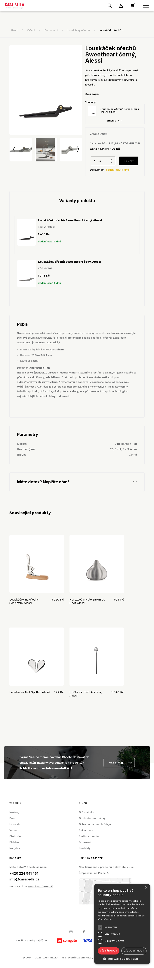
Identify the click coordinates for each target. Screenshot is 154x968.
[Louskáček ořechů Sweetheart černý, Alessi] (45, 90)
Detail (14, 614)
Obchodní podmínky (92, 818)
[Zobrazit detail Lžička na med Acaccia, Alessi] (96, 657)
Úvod (14, 30)
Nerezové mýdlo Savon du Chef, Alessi (87, 601)
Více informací (105, 919)
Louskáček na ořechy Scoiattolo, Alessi (23, 601)
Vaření (31, 30)
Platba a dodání (89, 836)
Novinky (14, 812)
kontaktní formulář (40, 886)
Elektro (14, 842)
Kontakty (84, 848)
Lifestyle (14, 824)
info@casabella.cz (24, 879)
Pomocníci (51, 30)
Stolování (15, 836)
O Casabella (86, 812)
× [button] (146, 887)
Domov (14, 818)
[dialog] (122, 924)
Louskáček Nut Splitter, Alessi (29, 692)
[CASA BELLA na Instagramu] (70, 931)
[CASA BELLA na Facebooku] (84, 931)
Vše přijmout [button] (108, 950)
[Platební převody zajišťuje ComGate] (93, 940)
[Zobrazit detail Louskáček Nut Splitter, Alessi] (36, 657)
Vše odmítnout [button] (134, 950)
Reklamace (86, 830)
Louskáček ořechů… (111, 30)
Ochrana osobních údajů (95, 824)
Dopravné (85, 842)
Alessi (103, 133)
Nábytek (14, 848)
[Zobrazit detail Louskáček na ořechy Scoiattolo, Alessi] (36, 564)
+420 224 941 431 (23, 873)
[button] (122, 959)
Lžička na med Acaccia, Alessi (85, 693)
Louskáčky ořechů (78, 30)
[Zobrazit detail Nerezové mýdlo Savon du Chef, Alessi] (96, 564)
